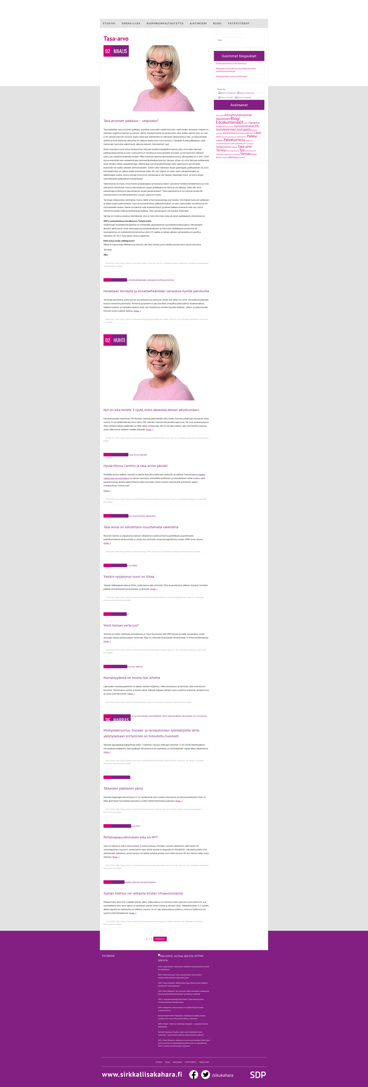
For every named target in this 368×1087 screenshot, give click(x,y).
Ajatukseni (249, 2)
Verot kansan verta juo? (121, 625)
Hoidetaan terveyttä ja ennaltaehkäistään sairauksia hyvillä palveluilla (156, 291)
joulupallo (244, 129)
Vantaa (175, 263)
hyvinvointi (229, 126)
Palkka (144, 263)
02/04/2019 (110, 438)
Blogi (241, 2)
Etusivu (233, 2)
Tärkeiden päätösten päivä (123, 788)
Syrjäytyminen (180, 597)
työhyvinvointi (250, 150)
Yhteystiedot (262, 2)
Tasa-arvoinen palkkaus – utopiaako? (130, 120)
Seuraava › (160, 939)
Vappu (224, 157)
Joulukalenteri (226, 129)
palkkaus (219, 140)
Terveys (174, 809)
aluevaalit (220, 115)
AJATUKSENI (198, 23)
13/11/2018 (110, 809)
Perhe (149, 551)
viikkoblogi (183, 263)
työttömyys (227, 154)
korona (226, 133)
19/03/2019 (110, 499)
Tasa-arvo (152, 263)
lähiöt (218, 136)
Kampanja (194, 319)
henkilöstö (220, 126)
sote (228, 143)
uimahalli (236, 154)
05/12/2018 (110, 702)
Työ (161, 263)
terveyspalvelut (233, 150)
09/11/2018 (110, 865)
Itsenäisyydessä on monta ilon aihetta (131, 677)
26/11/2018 (110, 760)
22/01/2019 (110, 597)
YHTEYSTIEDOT (239, 23)
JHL (161, 319)
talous (234, 147)
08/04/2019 (110, 319)
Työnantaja (167, 263)
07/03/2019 (110, 551)
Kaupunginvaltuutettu (165, 23)
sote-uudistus (248, 143)
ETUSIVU (109, 23)
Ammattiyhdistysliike (150, 760)
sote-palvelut (236, 143)
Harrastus (150, 809)
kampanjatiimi (202, 263)
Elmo (246, 123)
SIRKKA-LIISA (130, 23)
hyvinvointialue (244, 126)
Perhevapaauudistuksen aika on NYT (130, 837)
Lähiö (257, 133)
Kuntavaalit (244, 133)
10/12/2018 (110, 650)
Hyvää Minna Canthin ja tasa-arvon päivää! (135, 466)
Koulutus (166, 499)
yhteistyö (241, 157)
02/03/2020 (110, 263)
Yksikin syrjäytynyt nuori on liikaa (128, 576)
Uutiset (128, 263)
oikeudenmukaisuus (229, 137)
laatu (252, 133)
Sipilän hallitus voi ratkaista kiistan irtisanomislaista (143, 893)
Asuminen (223, 119)
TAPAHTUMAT (204, 1062)
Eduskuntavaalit (153, 319)
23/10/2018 (110, 921)
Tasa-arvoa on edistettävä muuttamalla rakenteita (140, 527)
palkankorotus (242, 137)
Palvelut (171, 597)
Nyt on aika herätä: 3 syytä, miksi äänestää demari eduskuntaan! (151, 410)
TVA (157, 263)
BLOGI (217, 23)
